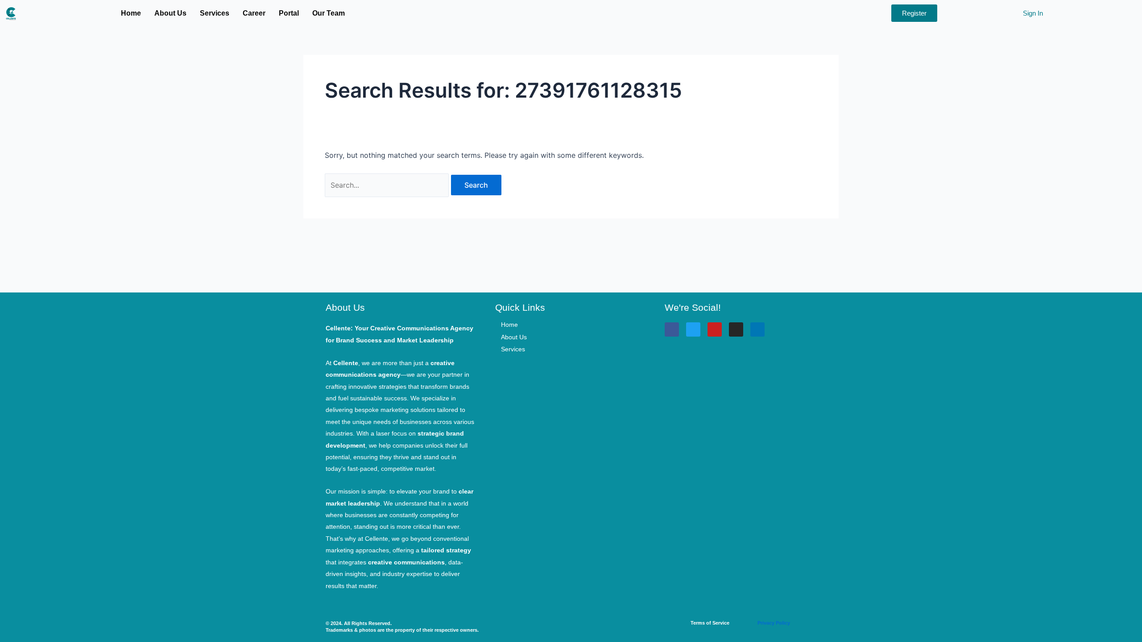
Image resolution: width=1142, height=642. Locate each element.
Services (214, 13)
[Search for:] (388, 185)
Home (131, 13)
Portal (289, 13)
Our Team (328, 13)
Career (254, 13)
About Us (170, 13)
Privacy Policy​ (773, 623)
